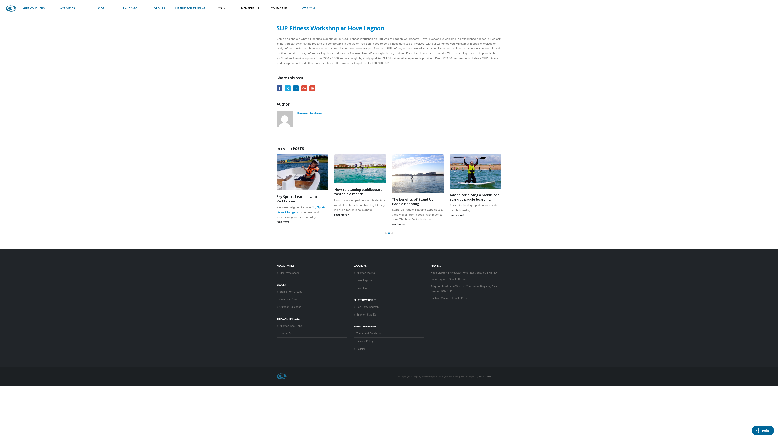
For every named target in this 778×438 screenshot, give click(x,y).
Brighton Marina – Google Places (450, 298)
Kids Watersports (289, 273)
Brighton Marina (365, 273)
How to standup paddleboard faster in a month (358, 191)
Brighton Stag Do (366, 314)
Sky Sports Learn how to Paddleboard (297, 198)
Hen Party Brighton (367, 307)
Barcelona (362, 288)
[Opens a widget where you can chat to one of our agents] (763, 431)
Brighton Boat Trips (290, 326)
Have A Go (285, 333)
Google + (304, 88)
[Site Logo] (11, 8)
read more (283, 221)
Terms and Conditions (369, 333)
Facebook (279, 88)
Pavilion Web (485, 376)
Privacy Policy (364, 341)
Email (312, 88)
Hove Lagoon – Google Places (448, 279)
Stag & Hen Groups (290, 291)
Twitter (288, 88)
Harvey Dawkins (309, 113)
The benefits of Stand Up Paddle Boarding (412, 201)
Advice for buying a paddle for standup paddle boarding (474, 197)
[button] (385, 233)
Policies (361, 349)
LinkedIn (296, 88)
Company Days (288, 299)
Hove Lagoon (364, 280)
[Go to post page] (302, 172)
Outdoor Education (290, 307)
